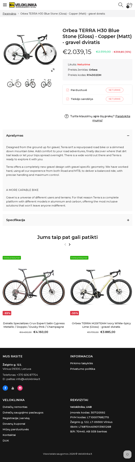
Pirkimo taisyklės (81, 363)
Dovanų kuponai (14, 423)
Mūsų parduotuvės (16, 429)
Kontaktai (9, 435)
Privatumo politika (82, 369)
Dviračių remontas (15, 407)
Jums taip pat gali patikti (67, 237)
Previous (8, 51)
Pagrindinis (9, 13)
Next (51, 51)
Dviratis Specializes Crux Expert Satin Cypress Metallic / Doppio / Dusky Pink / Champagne (34, 325)
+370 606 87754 (27, 374)
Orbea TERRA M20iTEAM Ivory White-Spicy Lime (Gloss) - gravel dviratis (101, 325)
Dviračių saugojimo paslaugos (23, 412)
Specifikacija (15, 220)
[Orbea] (14, 83)
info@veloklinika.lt (28, 379)
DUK (6, 440)
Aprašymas (14, 135)
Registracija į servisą (16, 418)
